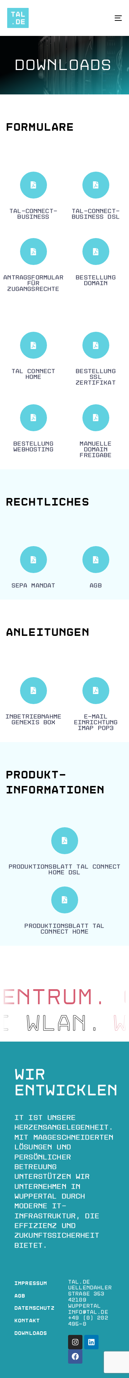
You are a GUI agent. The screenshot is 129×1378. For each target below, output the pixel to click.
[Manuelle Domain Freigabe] (96, 433)
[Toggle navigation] (102, 18)
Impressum (30, 1283)
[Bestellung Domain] (96, 264)
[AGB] (96, 569)
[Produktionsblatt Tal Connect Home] (64, 912)
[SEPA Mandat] (33, 569)
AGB (19, 1296)
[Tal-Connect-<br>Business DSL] (96, 198)
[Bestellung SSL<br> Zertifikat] (96, 361)
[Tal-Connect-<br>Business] (33, 198)
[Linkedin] (91, 1342)
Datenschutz (34, 1308)
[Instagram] (75, 1342)
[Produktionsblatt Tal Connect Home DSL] (64, 853)
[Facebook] (75, 1356)
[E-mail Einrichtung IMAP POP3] (96, 706)
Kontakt (27, 1320)
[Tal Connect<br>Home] (33, 358)
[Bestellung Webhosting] (33, 430)
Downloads (30, 1333)
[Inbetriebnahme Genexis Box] (33, 703)
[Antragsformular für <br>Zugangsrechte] (33, 267)
